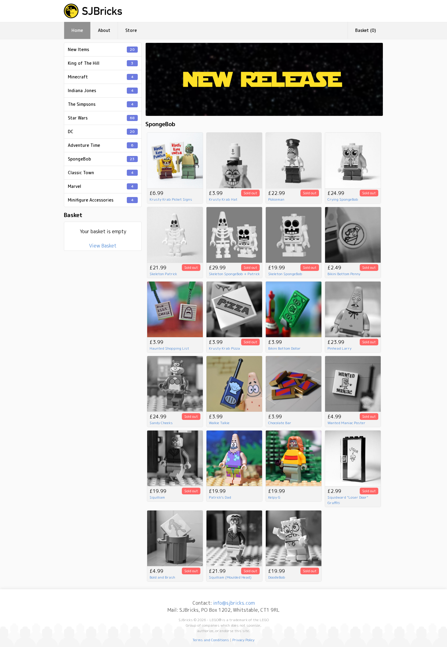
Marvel (100, 186)
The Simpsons (100, 104)
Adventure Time (100, 145)
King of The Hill (100, 63)
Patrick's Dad (220, 497)
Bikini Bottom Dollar (284, 348)
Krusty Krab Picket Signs (171, 199)
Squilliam (157, 497)
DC (101, 131)
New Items (101, 49)
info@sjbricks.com (234, 603)
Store (131, 30)
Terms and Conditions (210, 639)
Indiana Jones (100, 90)
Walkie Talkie (219, 422)
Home (77, 30)
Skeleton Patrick (163, 273)
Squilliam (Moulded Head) (230, 577)
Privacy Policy (243, 639)
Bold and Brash (162, 577)
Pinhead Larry (339, 348)
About (104, 30)
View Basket (102, 245)
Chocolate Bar (279, 422)
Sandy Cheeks (161, 422)
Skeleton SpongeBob (285, 273)
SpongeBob (101, 159)
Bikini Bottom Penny (343, 273)
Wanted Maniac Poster (346, 422)
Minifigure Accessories (100, 200)
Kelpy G (274, 497)
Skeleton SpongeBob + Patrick (234, 273)
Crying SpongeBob (342, 199)
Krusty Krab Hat (223, 199)
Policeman (276, 199)
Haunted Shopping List (169, 348)
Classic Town (100, 172)
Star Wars (101, 118)
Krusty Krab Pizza (224, 348)
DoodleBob (276, 577)
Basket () (365, 30)
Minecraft (100, 77)
